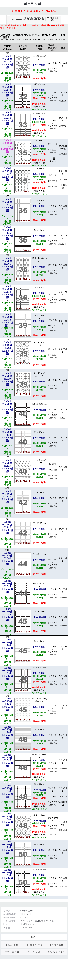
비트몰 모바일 (34, 4)
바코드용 (63, 101)
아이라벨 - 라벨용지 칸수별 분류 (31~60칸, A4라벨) (28, 34)
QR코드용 (63, 179)
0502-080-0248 (26, 927)
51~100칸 (53, 39)
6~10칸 (11, 39)
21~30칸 (27, 39)
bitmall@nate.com (27, 924)
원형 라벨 (63, 830)
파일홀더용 (63, 244)
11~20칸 (18, 39)
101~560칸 (63, 39)
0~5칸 (3, 39)
